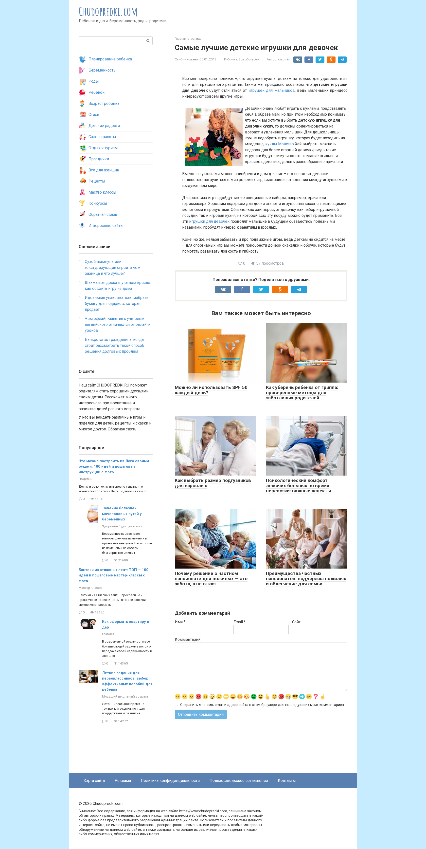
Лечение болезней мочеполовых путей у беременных (122, 513)
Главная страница (188, 38)
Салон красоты (102, 136)
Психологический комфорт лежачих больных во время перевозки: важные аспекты (298, 486)
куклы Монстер (279, 144)
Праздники (99, 159)
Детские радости (104, 125)
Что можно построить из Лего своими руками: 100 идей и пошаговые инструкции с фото (114, 466)
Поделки (85, 479)
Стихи (94, 114)
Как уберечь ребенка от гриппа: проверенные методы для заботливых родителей (302, 393)
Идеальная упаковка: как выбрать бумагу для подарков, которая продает (116, 303)
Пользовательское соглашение (239, 780)
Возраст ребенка (104, 103)
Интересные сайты (106, 225)
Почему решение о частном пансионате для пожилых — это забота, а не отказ (211, 579)
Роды (94, 81)
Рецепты (97, 181)
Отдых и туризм (103, 148)
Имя (180, 622)
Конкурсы (98, 203)
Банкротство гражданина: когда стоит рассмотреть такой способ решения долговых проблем (114, 345)
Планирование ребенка (110, 59)
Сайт (296, 622)
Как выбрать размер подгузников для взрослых (213, 483)
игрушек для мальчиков (271, 90)
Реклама (123, 780)
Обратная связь (103, 214)
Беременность (102, 70)
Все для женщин (104, 170)
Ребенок (97, 92)
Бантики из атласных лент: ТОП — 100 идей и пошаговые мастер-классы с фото (113, 575)
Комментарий (187, 639)
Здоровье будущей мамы (122, 526)
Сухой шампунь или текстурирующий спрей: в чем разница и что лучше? (112, 267)
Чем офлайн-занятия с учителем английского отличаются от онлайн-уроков (117, 324)
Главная (108, 634)
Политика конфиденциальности (170, 780)
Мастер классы (102, 192)
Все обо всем (249, 59)
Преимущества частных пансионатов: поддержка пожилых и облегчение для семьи (306, 579)
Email (239, 622)
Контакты (287, 780)
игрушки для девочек (209, 221)
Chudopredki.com (108, 11)
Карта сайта (94, 780)
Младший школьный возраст (125, 696)
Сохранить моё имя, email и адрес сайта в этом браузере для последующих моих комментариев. (262, 705)
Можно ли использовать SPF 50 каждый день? (211, 390)
